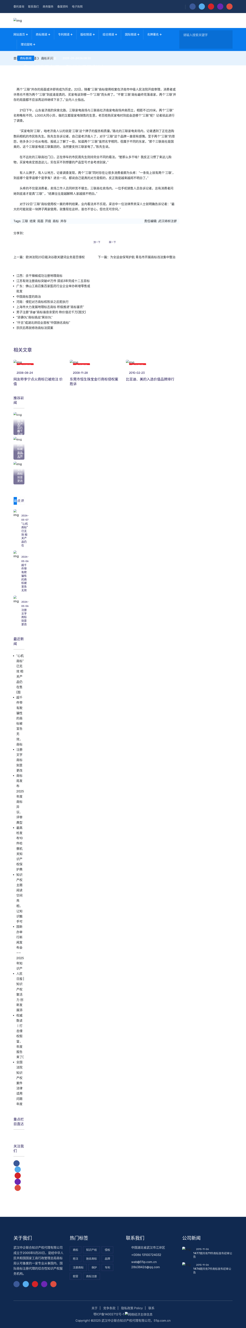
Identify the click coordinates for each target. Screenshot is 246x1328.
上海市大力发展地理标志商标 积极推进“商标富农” (50, 307)
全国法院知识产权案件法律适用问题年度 (19, 1083)
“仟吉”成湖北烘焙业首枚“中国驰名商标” (43, 323)
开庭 (48, 221)
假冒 (75, 1276)
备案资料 (62, 6)
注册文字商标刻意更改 (20, 473)
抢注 (75, 1258)
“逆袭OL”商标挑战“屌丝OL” (34, 317)
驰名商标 (91, 1258)
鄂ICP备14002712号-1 (108, 1314)
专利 (107, 1267)
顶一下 (96, 242)
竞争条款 (109, 1308)
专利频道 (64, 34)
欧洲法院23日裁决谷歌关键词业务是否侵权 (55, 257)
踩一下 (112, 242)
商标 (56, 221)
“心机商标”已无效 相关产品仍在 (24, 534)
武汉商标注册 (167, 221)
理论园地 (26, 44)
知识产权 (91, 1250)
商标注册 (91, 1276)
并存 (63, 221)
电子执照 (77, 6)
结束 (33, 221)
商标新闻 (26, 58)
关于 (94, 1308)
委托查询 (18, 6)
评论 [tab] (22, 502)
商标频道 (41, 34)
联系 (151, 1308)
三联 (25, 221)
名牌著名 (153, 34)
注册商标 (78, 1267)
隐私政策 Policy (132, 1308)
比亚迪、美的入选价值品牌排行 (150, 379)
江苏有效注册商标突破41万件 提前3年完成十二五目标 (53, 281)
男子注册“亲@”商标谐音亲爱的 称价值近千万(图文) (51, 312)
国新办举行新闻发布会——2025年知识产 (20, 947)
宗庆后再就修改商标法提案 (34, 328)
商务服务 (48, 6)
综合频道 (108, 34)
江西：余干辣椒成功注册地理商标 (39, 276)
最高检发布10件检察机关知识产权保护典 (19, 848)
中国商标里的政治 (28, 296)
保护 (94, 1267)
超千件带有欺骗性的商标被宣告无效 (24, 578)
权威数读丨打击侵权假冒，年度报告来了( (20, 1036)
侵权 (107, 1250)
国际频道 (130, 34)
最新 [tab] (15, 502)
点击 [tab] (18, 502)
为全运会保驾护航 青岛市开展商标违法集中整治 (142, 257)
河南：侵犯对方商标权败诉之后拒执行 (42, 302)
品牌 (107, 1258)
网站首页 (19, 34)
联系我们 (33, 6)
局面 (40, 221)
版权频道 (86, 34)
